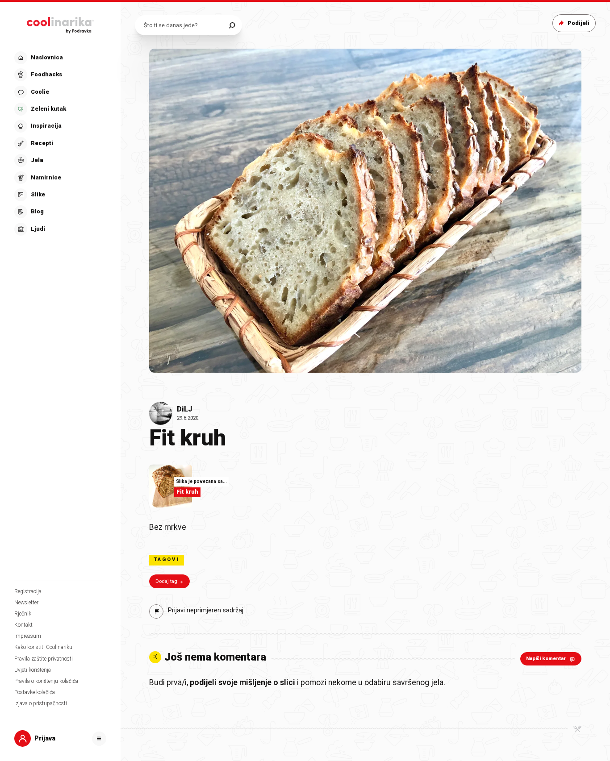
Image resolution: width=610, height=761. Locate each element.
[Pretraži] (232, 25)
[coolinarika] (60, 23)
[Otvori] (99, 739)
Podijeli (578, 23)
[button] (59, 143)
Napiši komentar (546, 658)
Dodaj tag (166, 581)
